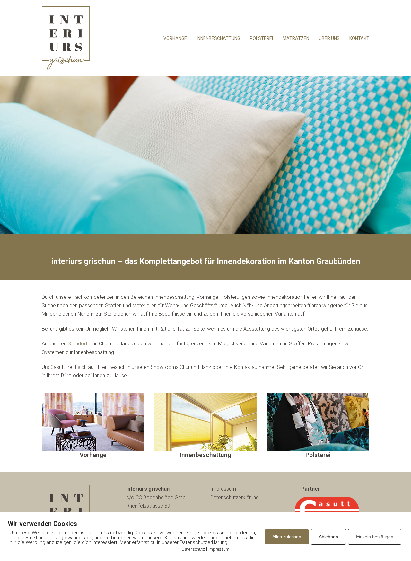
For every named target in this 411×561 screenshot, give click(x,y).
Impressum (223, 489)
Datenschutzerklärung (234, 497)
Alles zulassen (286, 536)
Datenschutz (193, 549)
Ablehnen (328, 536)
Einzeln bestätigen (374, 536)
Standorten (80, 344)
